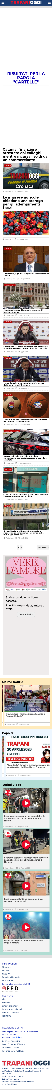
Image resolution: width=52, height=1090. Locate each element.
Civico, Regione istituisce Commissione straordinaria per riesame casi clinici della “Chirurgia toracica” (23, 533)
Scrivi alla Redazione (11, 1041)
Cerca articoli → (26, 614)
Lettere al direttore (10, 1006)
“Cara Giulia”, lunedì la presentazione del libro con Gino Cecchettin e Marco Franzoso (25, 766)
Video (4, 999)
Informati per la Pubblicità (13, 1051)
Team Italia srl (16, 1037)
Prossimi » (43, 547)
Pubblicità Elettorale (11, 977)
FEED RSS (6, 1016)
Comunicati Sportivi (10, 1047)
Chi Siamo (6, 967)
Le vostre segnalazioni (12, 1009)
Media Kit (6, 974)
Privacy (5, 970)
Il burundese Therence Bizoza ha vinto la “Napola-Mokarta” (23, 715)
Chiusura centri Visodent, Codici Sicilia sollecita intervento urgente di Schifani (26, 495)
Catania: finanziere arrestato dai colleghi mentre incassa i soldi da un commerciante (25, 154)
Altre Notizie (7, 980)
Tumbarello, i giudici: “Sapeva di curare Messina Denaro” (26, 275)
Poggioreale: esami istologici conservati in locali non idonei (23, 311)
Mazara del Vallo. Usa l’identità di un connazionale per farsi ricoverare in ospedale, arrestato (25, 458)
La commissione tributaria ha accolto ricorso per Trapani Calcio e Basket (25, 420)
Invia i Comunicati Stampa (13, 1044)
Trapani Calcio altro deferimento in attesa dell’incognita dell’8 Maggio (23, 384)
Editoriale (6, 1002)
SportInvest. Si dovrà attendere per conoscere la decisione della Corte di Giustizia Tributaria (25, 347)
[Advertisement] (26, 36)
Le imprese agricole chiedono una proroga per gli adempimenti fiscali (23, 202)
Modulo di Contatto (10, 1012)
